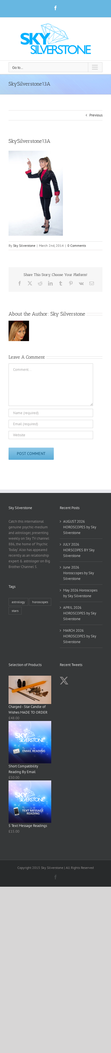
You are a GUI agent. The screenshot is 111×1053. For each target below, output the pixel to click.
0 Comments (76, 245)
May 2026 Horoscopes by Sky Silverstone (80, 593)
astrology (18, 602)
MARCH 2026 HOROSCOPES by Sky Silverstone (79, 636)
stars (15, 611)
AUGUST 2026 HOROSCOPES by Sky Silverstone (79, 527)
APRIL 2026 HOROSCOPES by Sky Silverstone (79, 613)
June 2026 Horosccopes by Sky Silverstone (78, 573)
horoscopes (40, 602)
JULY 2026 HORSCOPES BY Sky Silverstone (78, 550)
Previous (95, 115)
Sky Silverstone (24, 245)
